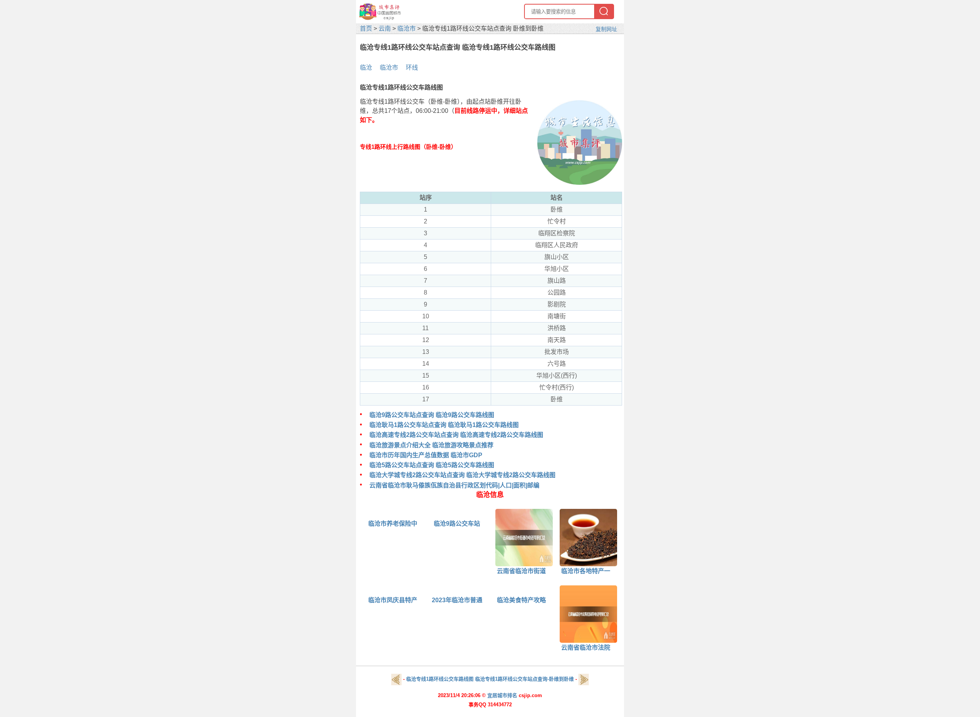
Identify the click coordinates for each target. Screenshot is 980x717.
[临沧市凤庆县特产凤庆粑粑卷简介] (364, 590)
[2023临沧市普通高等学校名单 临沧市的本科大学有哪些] (428, 590)
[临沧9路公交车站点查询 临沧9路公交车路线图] (428, 514)
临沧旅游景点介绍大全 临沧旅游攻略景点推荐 (431, 445)
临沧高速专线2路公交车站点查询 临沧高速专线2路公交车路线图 (456, 435)
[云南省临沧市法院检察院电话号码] (585, 613)
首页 (366, 28)
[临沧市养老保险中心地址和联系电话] (364, 514)
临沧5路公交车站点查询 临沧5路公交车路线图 (431, 465)
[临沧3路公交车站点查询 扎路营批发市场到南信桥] (583, 679)
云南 (385, 28)
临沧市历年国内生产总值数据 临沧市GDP (425, 455)
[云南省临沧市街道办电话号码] (521, 537)
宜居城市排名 (502, 695)
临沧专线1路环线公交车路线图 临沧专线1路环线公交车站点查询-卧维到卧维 (490, 679)
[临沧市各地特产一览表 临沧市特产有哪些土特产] (585, 537)
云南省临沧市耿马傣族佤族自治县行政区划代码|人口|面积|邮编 (454, 485)
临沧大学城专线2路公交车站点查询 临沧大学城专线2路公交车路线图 (462, 475)
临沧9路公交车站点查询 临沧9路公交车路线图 (431, 415)
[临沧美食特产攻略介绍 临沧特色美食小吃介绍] (492, 590)
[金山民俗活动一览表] (396, 679)
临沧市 (406, 28)
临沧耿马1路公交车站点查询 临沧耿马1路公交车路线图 (444, 425)
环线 (412, 67)
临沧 (366, 67)
